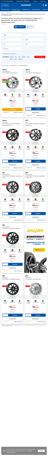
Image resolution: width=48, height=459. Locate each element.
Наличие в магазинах (19, 112)
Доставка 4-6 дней (19, 220)
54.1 (11, 59)
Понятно (41, 450)
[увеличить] (30, 109)
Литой (11, 56)
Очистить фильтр (40, 56)
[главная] (26, 5)
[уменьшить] (26, 109)
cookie (33, 449)
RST (15, 59)
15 (19, 56)
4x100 (24, 56)
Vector (20, 59)
